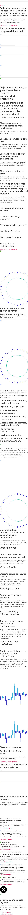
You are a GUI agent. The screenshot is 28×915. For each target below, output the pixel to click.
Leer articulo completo (6, 828)
